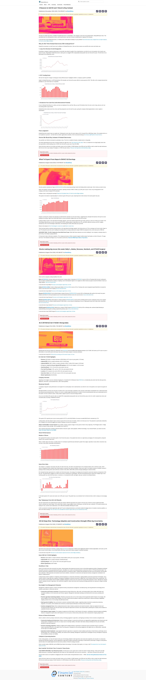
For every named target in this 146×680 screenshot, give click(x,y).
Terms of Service (90, 678)
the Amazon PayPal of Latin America (93, 134)
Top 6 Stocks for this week (77, 142)
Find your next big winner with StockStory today (80, 147)
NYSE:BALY (45, 279)
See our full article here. (51, 282)
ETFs (49, 4)
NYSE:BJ (65, 350)
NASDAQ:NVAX (46, 293)
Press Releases (67, 4)
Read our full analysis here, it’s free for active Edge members (70, 193)
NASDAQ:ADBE (45, 287)
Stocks (41, 4)
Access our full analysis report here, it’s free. (61, 284)
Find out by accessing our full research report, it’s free (62, 354)
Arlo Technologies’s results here (56, 226)
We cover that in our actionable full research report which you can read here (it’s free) (68, 509)
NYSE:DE (65, 548)
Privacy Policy (81, 678)
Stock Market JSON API (78, 671)
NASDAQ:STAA (50, 307)
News (45, 4)
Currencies (59, 4)
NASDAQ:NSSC (59, 187)
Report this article (44, 155)
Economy (54, 4)
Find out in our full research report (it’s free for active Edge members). (66, 552)
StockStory (70, 11)
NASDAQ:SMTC (46, 299)
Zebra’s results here (69, 226)
